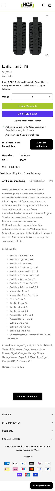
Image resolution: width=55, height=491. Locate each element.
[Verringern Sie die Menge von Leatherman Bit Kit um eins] (15, 97)
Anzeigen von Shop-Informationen (22, 134)
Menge (5, 96)
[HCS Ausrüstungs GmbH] (27, 5)
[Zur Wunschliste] (47, 16)
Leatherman (25, 155)
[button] (49, 5)
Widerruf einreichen (27, 396)
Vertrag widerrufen (41, 485)
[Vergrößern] (47, 55)
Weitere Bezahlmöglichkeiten (27, 120)
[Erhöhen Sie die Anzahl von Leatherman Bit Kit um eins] (49, 97)
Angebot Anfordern (41, 144)
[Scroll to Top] (50, 476)
